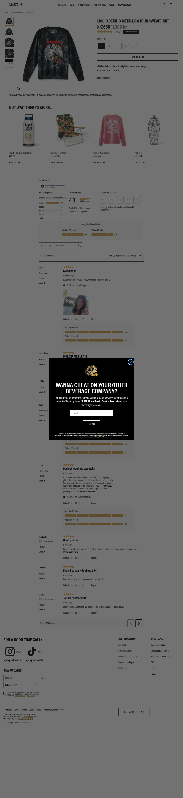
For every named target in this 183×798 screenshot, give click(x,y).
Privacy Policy (98, 437)
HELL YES (91, 423)
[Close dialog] (130, 362)
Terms (104, 437)
